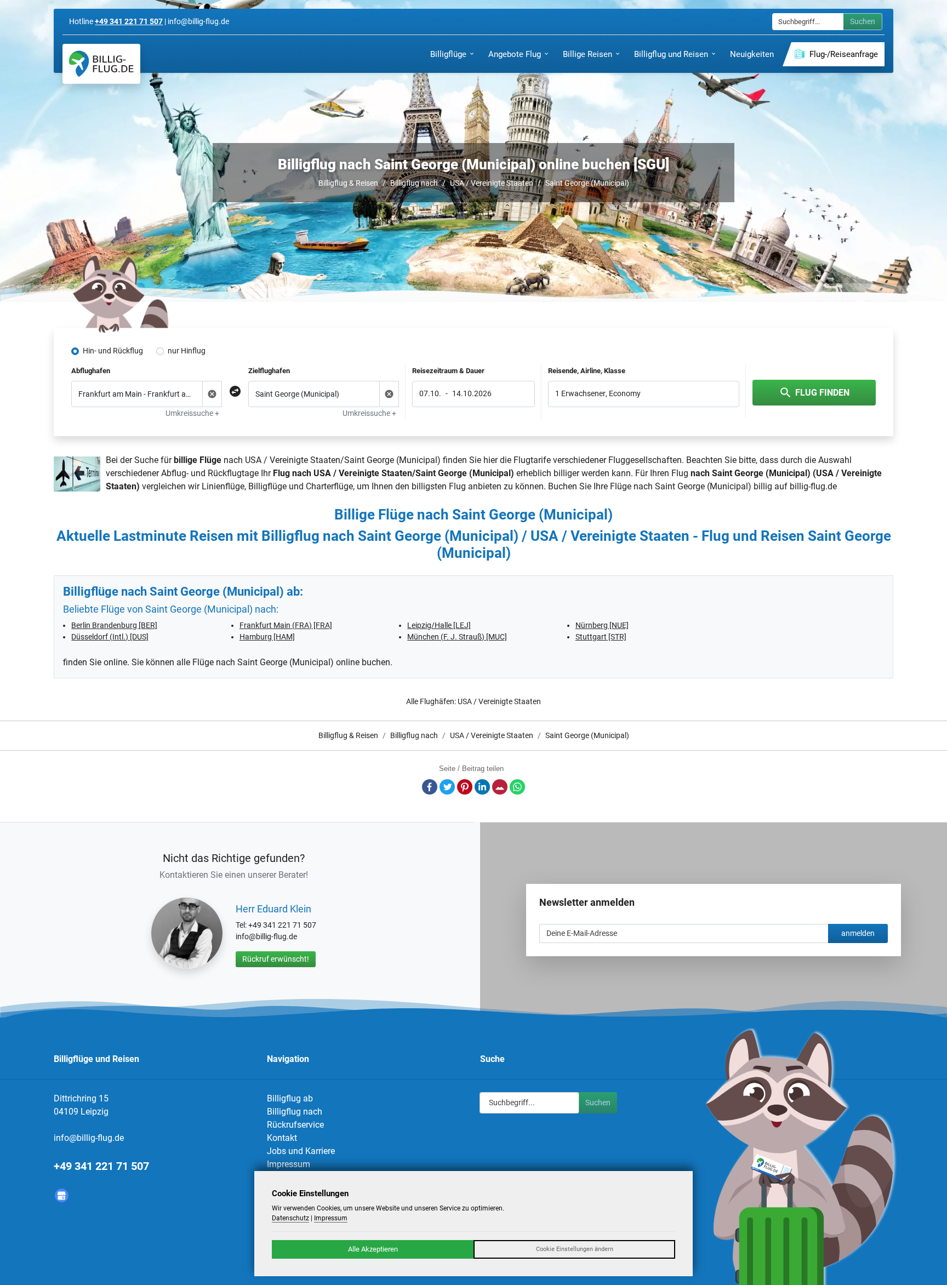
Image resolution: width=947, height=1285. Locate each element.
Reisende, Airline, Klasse (586, 371)
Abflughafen (90, 371)
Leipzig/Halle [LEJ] (439, 625)
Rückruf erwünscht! (275, 959)
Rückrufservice (295, 1125)
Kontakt (282, 1138)
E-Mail (499, 787)
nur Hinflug (187, 350)
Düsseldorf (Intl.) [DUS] (110, 636)
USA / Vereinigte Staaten (491, 183)
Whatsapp (517, 787)
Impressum (288, 1164)
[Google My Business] (62, 1195)
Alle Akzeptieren (373, 1249)
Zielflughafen (269, 371)
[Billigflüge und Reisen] (101, 64)
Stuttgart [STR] (600, 636)
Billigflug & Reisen (348, 183)
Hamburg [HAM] (267, 636)
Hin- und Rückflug (113, 350)
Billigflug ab (290, 1098)
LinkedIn (482, 787)
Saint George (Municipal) (587, 183)
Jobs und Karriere (301, 1151)
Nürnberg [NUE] (602, 625)
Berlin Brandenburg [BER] (114, 625)
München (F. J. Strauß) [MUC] (457, 636)
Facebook (429, 787)
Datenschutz (290, 1218)
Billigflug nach (414, 183)
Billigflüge (267, 486)
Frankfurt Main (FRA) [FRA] (285, 625)
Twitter (447, 787)
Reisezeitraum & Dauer (448, 371)
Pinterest (464, 787)
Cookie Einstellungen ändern (574, 1249)
